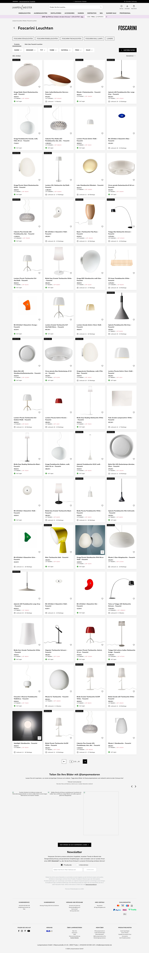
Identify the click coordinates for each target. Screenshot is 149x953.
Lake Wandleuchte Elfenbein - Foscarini (90, 185)
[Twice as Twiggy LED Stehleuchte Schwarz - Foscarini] (122, 593)
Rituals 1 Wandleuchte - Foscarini (119, 743)
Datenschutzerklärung (91, 884)
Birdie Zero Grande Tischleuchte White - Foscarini (27, 651)
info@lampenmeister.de (24, 907)
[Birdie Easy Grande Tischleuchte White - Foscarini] (59, 268)
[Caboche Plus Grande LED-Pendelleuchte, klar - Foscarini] (27, 221)
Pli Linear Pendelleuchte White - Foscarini (119, 279)
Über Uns (74, 931)
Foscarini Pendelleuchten (47, 38)
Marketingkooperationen (100, 938)
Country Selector (74, 938)
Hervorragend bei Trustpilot (27, 1)
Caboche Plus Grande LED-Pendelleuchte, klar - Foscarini (24, 233)
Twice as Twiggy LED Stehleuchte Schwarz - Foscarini (119, 605)
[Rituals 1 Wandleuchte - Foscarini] (122, 733)
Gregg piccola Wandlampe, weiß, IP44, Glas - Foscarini (90, 372)
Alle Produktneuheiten (124, 938)
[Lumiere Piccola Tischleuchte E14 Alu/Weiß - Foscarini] (27, 268)
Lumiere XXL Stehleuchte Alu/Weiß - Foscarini (57, 186)
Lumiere (110, 38)
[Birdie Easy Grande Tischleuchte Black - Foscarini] (59, 500)
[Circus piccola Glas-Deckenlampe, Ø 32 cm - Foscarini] (59, 361)
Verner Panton (124, 932)
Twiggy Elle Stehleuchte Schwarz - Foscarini (120, 233)
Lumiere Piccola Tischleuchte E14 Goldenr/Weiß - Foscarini (25, 419)
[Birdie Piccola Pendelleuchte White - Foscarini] (90, 500)
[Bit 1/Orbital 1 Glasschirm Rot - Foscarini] (90, 593)
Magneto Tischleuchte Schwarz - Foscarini (56, 651)
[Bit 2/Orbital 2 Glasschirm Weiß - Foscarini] (59, 593)
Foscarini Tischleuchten (71, 38)
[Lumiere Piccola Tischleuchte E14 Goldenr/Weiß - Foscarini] (27, 407)
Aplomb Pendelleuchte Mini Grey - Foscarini (119, 326)
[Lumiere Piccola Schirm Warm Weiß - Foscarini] (122, 361)
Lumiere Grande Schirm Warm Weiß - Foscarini (89, 326)
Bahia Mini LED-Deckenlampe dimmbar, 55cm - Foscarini (121, 465)
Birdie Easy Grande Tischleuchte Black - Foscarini (58, 512)
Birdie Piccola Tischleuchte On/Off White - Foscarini (56, 744)
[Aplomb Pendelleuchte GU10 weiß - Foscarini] (90, 454)
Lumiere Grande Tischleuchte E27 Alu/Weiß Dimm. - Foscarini (56, 326)
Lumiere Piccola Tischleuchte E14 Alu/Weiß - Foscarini (25, 279)
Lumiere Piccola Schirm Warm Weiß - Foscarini (120, 372)
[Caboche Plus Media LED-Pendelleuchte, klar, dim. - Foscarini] (59, 128)
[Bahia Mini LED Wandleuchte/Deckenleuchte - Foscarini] (27, 361)
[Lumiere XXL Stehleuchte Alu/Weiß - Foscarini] (59, 175)
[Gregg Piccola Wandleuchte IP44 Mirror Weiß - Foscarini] (90, 547)
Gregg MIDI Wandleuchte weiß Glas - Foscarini (89, 279)
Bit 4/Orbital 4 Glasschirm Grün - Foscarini (25, 558)
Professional (125, 13)
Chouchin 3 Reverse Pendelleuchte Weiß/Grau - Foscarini (25, 698)
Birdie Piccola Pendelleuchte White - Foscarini (89, 512)
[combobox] (76, 7)
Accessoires (125, 936)
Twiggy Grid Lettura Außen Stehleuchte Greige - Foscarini (121, 651)
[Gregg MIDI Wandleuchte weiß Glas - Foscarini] (90, 268)
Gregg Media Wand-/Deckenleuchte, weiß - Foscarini (26, 93)
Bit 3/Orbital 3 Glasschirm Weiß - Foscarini (25, 512)
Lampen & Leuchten (17, 20)
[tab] (17, 50)
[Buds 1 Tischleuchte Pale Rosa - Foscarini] (90, 221)
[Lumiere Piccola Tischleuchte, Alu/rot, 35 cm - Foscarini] (90, 640)
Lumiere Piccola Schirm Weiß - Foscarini (87, 140)
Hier (82, 17)
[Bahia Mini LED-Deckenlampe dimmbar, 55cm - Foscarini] (122, 454)
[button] (39, 87)
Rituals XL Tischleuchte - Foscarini (56, 697)
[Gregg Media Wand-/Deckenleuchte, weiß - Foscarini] (27, 82)
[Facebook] (18, 931)
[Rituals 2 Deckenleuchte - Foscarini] (90, 82)
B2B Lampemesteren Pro (100, 936)
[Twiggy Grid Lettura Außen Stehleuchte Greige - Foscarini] (122, 640)
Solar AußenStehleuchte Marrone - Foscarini (57, 93)
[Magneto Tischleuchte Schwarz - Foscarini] (59, 640)
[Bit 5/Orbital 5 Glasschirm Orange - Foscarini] (27, 314)
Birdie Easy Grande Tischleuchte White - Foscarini (58, 279)
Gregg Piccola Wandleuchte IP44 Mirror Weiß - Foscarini (90, 558)
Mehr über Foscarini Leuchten (33, 44)
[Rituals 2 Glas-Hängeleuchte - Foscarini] (122, 547)
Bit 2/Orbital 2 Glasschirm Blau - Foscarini (119, 140)
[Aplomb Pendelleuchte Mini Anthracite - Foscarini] (122, 500)
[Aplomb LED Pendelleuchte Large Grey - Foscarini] (27, 593)
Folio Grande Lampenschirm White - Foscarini (120, 419)
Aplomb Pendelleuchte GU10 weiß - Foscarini (89, 465)
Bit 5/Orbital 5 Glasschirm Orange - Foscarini (26, 326)
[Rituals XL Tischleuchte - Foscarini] (59, 686)
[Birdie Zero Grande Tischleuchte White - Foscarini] (27, 640)
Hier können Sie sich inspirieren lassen (73, 845)
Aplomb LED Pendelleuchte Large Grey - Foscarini (27, 605)
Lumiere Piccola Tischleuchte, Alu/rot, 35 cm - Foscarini (89, 651)
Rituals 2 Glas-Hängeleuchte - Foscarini (121, 557)
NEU (101, 13)
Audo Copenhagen (124, 931)
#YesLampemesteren (100, 931)
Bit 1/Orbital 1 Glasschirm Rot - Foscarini (87, 605)
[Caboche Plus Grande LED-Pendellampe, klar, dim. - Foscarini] (90, 733)
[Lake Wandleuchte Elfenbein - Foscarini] (90, 175)
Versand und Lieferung (74, 905)
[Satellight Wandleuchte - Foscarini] (27, 733)
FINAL (95, 17)
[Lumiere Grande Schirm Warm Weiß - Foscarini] (90, 314)
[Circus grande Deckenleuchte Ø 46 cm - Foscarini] (122, 175)
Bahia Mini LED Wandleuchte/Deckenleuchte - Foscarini (27, 372)
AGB (74, 934)
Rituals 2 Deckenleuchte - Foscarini (88, 92)
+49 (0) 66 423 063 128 (24, 905)
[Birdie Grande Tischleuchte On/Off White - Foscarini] (90, 686)
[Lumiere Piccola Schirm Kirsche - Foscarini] (59, 407)
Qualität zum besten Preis (124, 934)
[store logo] (22, 7)
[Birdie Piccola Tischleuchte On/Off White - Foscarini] (59, 733)
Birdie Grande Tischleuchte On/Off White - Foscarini (88, 698)
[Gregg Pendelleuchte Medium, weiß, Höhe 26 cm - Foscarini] (59, 454)
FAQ (24, 909)
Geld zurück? (74, 909)
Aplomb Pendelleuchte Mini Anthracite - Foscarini (121, 512)
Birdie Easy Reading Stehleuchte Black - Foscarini (27, 465)
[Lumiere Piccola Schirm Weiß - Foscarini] (90, 128)
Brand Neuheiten (100, 934)
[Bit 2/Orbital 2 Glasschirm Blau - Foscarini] (122, 128)
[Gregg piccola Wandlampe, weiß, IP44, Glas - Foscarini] (90, 361)
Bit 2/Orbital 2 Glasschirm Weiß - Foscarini (56, 605)
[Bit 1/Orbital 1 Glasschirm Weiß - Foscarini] (59, 221)
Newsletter (100, 905)
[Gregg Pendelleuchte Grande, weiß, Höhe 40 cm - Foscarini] (27, 128)
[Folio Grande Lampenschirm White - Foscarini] (122, 407)
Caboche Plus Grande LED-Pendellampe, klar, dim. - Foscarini (88, 744)
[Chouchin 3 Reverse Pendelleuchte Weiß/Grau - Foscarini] (27, 686)
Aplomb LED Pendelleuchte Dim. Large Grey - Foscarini (121, 93)
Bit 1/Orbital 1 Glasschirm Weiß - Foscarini (56, 233)
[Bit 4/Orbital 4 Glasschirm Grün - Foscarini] (27, 547)
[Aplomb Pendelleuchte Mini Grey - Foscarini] (122, 314)
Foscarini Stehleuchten (23, 38)
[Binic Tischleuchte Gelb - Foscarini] (59, 547)
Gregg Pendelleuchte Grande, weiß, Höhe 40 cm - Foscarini (26, 140)
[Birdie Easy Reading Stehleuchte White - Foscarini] (90, 407)
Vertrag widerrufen (74, 910)
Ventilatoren (56, 13)
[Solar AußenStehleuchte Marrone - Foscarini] (59, 82)
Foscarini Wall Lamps (94, 38)
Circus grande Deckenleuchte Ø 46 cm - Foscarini (121, 186)
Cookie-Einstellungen (100, 932)
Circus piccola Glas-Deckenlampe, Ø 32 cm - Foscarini (58, 372)
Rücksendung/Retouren (74, 907)
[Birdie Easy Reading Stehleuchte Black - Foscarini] (27, 454)
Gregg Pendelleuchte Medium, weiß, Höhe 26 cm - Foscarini (57, 465)
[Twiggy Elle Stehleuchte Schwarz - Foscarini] (122, 221)
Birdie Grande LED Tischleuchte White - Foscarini (121, 698)
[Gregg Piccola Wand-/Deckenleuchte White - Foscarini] (27, 175)
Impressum (74, 932)
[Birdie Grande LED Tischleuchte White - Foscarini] (122, 686)
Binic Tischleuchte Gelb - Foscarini (56, 557)
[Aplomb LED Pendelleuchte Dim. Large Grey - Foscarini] (122, 82)
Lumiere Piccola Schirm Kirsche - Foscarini (56, 419)
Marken (25, 20)
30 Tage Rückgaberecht (99, 907)
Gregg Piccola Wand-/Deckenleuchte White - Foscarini (26, 186)
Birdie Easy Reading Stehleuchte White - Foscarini (90, 419)
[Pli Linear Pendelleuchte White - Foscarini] (122, 268)
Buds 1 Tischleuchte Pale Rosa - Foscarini (87, 233)
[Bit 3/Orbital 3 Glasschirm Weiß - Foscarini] (27, 500)
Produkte (17, 44)
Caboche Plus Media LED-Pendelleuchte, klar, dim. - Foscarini (57, 140)
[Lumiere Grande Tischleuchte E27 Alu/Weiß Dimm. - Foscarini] (59, 314)
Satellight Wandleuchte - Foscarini (25, 743)
